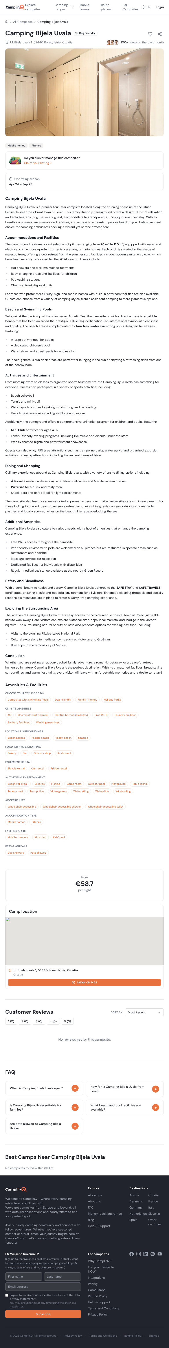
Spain (133, 1220)
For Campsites (130, 7)
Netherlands (138, 1214)
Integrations (96, 1278)
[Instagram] (138, 1254)
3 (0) (39, 1021)
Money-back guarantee (105, 1214)
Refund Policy (97, 1296)
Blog (91, 1220)
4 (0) (53, 1021)
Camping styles (61, 7)
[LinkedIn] (145, 1254)
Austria (134, 1195)
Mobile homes (84, 7)
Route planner (106, 7)
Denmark (135, 1201)
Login (160, 7)
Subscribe (43, 1314)
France (153, 1201)
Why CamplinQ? (99, 1261)
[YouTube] (160, 1254)
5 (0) (67, 1021)
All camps (95, 1195)
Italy (151, 1207)
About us (94, 1201)
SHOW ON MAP (87, 982)
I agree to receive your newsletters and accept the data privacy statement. (45, 1300)
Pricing (92, 1284)
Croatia (153, 1195)
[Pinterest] (153, 1254)
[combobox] (144, 1012)
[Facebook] (131, 1254)
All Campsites (23, 22)
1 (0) (11, 1021)
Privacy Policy (98, 1314)
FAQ (91, 1207)
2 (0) (25, 1021)
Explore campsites (32, 7)
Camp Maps (96, 1290)
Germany (136, 1207)
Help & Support (99, 1226)
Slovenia (154, 1214)
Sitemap (154, 1335)
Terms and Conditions (103, 1308)
